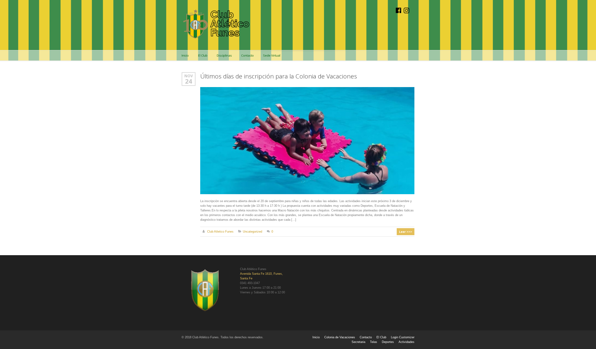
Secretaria (358, 342)
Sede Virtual (271, 55)
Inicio (185, 55)
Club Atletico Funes (220, 231)
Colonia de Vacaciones (339, 337)
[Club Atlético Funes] (216, 25)
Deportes (388, 342)
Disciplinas (224, 55)
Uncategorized (252, 231)
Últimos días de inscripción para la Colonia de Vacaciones (278, 76)
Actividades (406, 342)
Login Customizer (402, 337)
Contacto (247, 55)
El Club (202, 55)
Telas (373, 342)
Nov (188, 75)
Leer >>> (405, 232)
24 (188, 81)
